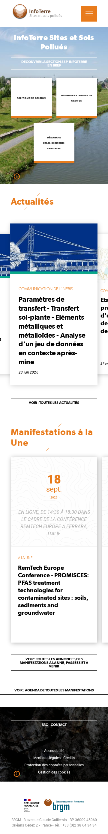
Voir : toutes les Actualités (54, 403)
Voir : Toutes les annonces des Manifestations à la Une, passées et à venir (54, 662)
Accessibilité (54, 751)
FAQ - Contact (54, 725)
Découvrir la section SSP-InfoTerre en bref (54, 63)
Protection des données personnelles (54, 765)
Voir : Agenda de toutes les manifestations (54, 690)
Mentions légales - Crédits (54, 758)
